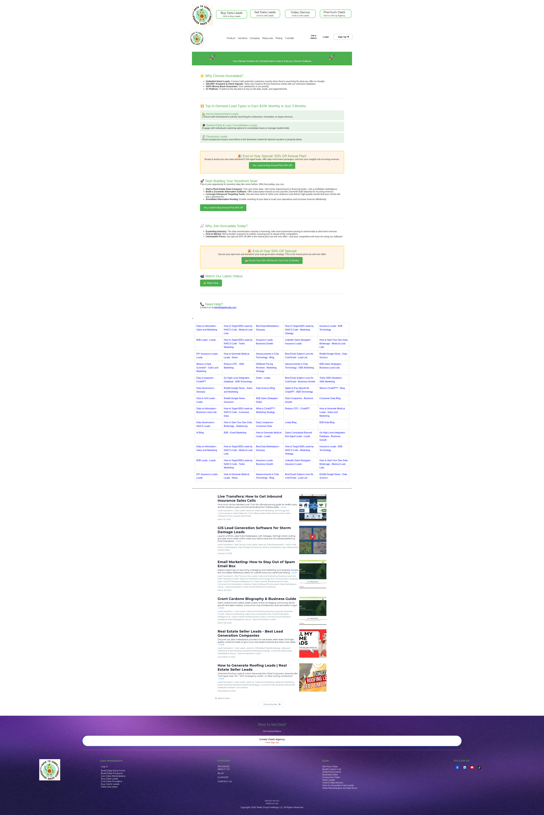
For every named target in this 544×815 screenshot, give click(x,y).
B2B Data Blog (326, 422)
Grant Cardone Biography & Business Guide (257, 599)
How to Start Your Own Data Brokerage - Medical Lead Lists (333, 343)
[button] (272, 698)
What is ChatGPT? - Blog (332, 388)
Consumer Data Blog (330, 398)
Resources (267, 38)
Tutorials (289, 38)
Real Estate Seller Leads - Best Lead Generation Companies (250, 633)
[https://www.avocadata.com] (197, 38)
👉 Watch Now (211, 283)
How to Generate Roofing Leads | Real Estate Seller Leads (252, 667)
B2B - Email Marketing (235, 432)
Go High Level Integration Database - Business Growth (332, 436)
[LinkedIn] (464, 767)
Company (255, 38)
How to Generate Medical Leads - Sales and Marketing (332, 412)
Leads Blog (291, 422)
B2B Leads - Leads (206, 340)
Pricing (278, 38)
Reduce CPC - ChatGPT (297, 408)
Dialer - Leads (263, 378)
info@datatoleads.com (225, 307)
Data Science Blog (265, 388)
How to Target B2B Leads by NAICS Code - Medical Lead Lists (238, 329)
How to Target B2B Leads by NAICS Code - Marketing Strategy (299, 329)
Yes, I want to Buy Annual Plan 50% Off (272, 165)
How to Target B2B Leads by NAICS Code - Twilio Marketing (238, 343)
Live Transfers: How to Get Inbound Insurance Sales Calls (250, 498)
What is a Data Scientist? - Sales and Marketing (207, 367)
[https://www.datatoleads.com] (202, 15)
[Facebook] (457, 767)
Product (231, 38)
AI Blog (200, 432)
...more (283, 507)
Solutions (242, 38)
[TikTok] (479, 767)
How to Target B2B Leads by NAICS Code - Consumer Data (238, 412)
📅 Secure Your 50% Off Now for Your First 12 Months (272, 260)
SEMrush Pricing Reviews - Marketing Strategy (266, 367)
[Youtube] (472, 767)
